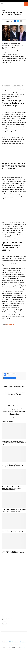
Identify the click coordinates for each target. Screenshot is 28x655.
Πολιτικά (3, 10)
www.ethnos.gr (9, 324)
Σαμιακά (4, 613)
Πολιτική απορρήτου (13, 641)
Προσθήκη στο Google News (9, 378)
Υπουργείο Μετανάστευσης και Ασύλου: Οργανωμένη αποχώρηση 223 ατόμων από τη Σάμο (14, 443)
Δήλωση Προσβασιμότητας (14, 644)
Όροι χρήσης (22, 641)
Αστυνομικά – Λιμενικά (6, 617)
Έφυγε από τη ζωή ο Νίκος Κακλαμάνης (12, 531)
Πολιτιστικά (4, 623)
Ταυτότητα (5, 641)
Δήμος (3, 615)
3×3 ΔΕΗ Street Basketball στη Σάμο (14, 386)
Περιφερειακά (5, 619)
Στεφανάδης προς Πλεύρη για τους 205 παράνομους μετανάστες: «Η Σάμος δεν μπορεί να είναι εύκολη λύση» (12, 465)
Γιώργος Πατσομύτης (7, 17)
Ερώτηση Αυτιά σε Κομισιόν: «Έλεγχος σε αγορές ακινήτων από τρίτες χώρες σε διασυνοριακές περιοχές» (13, 488)
